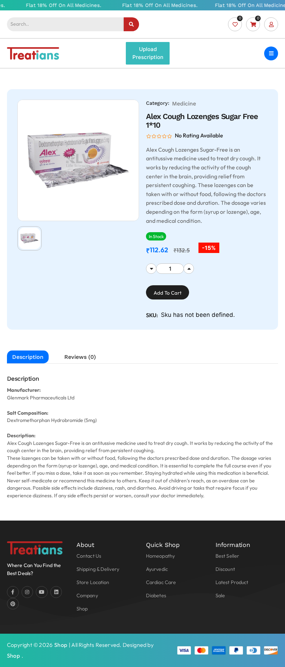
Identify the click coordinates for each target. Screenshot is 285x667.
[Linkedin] (56, 592)
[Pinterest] (13, 604)
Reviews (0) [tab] (80, 357)
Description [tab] (27, 357)
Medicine (184, 103)
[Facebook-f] (13, 592)
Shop (60, 644)
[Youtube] (42, 592)
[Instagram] (27, 592)
